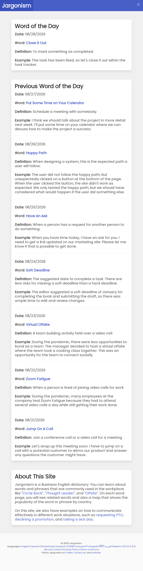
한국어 (126, 546)
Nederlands (48, 546)
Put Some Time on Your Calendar (55, 102)
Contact (57, 549)
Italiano (117, 546)
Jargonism (16, 5)
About (47, 549)
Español (35, 546)
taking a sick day (78, 519)
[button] (138, 4)
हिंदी (102, 546)
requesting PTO (109, 515)
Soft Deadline (38, 270)
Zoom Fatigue (38, 378)
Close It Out (36, 42)
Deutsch (60, 546)
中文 (133, 546)
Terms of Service (89, 549)
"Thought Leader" (60, 493)
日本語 (70, 546)
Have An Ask (36, 215)
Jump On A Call (39, 428)
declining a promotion (34, 519)
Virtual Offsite (38, 324)
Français (80, 546)
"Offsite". (91, 493)
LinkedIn (96, 552)
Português (92, 546)
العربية (108, 546)
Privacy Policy (70, 549)
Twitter (69, 552)
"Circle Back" (32, 493)
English (25, 546)
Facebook (80, 552)
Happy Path (36, 152)
